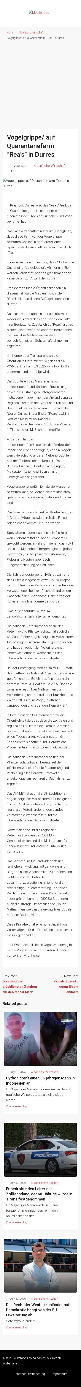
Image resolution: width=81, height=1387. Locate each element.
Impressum (60, 1374)
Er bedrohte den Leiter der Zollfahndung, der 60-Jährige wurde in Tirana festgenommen (39, 1194)
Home (10, 32)
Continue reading (16, 1106)
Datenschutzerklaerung (29, 1374)
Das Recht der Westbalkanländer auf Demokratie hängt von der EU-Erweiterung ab (38, 1309)
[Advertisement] (40, 83)
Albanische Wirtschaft (31, 32)
